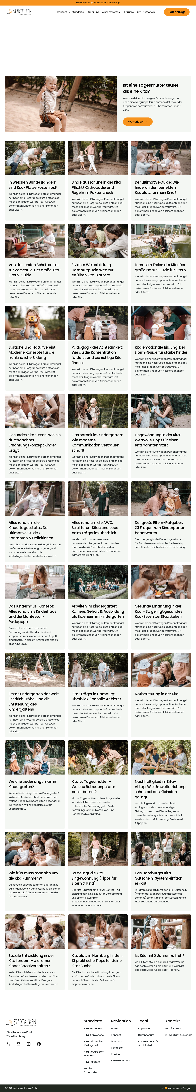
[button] (138, 121)
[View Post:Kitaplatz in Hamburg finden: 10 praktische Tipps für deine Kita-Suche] (98, 931)
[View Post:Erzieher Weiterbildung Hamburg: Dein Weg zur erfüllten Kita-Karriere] (98, 241)
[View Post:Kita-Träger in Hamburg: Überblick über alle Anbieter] (98, 670)
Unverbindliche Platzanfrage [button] (107, 3)
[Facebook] (39, 1044)
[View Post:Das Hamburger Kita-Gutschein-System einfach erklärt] (161, 849)
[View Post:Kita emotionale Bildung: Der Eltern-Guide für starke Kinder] (161, 323)
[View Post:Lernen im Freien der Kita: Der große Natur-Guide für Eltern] (161, 241)
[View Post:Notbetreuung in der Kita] (161, 670)
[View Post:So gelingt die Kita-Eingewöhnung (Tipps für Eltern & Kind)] (98, 849)
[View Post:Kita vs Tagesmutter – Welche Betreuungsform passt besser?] (98, 757)
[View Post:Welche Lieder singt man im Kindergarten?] (35, 757)
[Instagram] (29, 1044)
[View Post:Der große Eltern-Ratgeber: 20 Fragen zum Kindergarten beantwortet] (161, 498)
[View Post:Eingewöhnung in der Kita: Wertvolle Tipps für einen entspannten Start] (161, 411)
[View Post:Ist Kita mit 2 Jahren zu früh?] (161, 931)
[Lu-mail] (19, 1044)
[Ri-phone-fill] (8, 1044)
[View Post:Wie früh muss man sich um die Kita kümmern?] (35, 849)
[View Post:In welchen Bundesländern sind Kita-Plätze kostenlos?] (35, 158)
